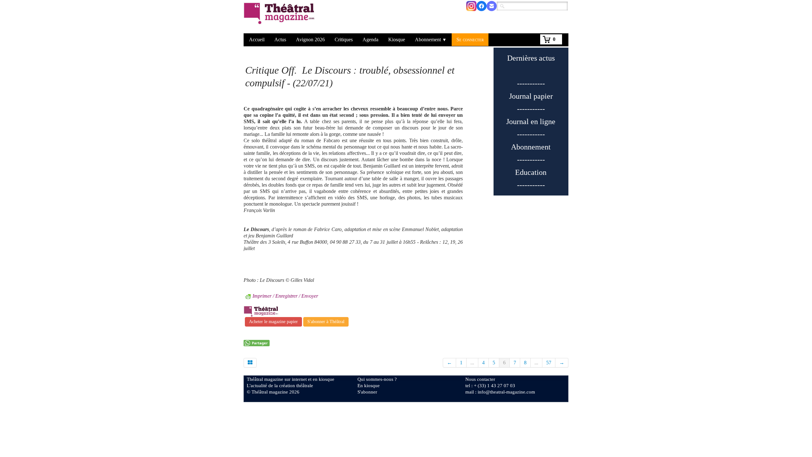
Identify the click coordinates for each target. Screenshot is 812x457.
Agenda (370, 39)
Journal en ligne (530, 121)
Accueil (257, 39)
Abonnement (431, 39)
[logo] (280, 17)
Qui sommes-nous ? (377, 379)
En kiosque (368, 385)
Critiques (344, 39)
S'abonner (367, 391)
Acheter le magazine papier (273, 321)
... (472, 362)
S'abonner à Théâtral (325, 321)
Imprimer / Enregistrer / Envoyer (285, 296)
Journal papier (531, 96)
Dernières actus (531, 58)
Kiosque (396, 39)
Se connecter (470, 39)
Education (531, 172)
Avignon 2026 (310, 39)
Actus (280, 39)
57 (548, 362)
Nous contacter (480, 379)
